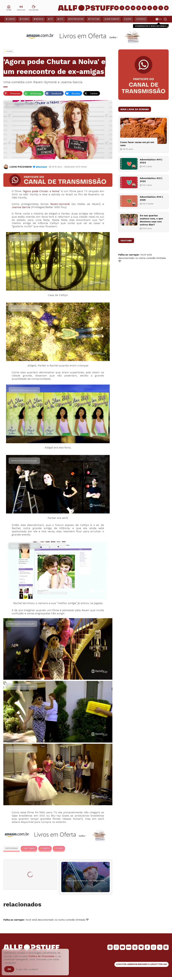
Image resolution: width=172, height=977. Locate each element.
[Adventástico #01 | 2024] (129, 164)
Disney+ (46, 848)
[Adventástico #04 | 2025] (129, 201)
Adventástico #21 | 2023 (151, 180)
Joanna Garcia (21, 207)
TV (51, 19)
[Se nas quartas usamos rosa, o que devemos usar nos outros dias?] (129, 220)
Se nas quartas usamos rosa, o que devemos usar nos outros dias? (151, 220)
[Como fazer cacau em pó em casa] (143, 131)
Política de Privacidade (41, 956)
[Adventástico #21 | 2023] (129, 182)
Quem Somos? (111, 19)
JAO (165, 964)
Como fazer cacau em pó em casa (137, 144)
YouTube (94, 19)
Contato (141, 19)
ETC (61, 19)
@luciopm (41, 167)
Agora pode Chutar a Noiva (41, 191)
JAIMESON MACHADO (137, 964)
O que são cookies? (27, 969)
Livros (11, 19)
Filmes (25, 19)
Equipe (127, 19)
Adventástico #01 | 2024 (151, 161)
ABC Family (30, 848)
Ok (9, 969)
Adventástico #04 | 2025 (151, 198)
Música (39, 19)
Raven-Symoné (60, 204)
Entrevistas (76, 19)
